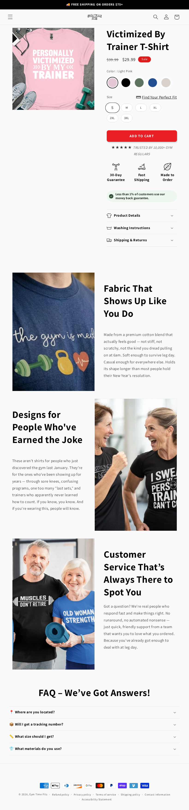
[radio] (112, 82)
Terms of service (106, 794)
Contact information (157, 794)
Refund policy (60, 794)
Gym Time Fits (38, 794)
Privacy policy (82, 794)
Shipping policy (130, 794)
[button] (10, 17)
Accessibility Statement (97, 799)
